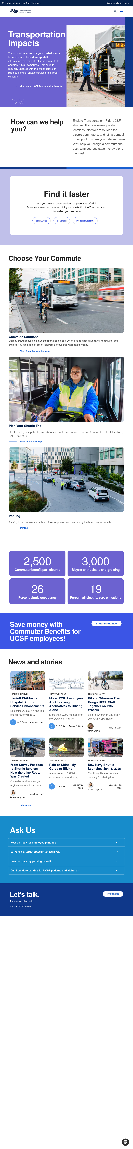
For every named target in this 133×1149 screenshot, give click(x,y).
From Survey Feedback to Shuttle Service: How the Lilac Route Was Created (27, 770)
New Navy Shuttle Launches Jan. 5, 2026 (104, 766)
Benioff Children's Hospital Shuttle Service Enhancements (27, 702)
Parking (14, 516)
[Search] (115, 11)
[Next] (21, 101)
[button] (125, 1142)
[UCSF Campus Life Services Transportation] (20, 11)
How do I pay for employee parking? (33, 842)
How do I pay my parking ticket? (31, 861)
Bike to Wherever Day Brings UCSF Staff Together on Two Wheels (104, 704)
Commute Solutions (23, 337)
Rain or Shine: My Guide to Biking (62, 766)
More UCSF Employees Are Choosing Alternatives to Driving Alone (66, 704)
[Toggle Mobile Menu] (121, 11)
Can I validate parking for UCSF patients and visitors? (45, 870)
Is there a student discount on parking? (35, 852)
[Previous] (14, 101)
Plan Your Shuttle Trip (25, 426)
